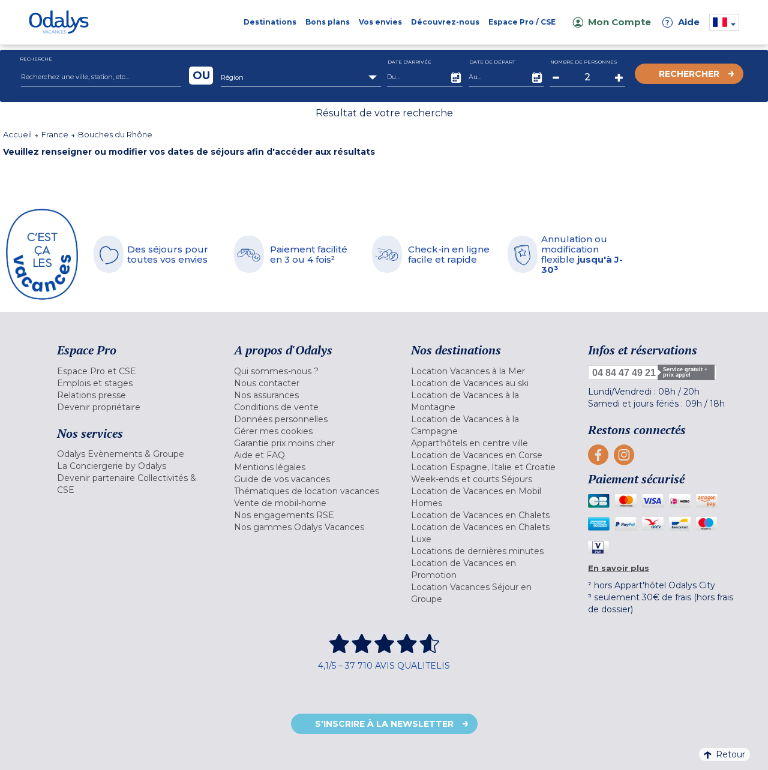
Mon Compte (619, 22)
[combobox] (301, 77)
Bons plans (327, 21)
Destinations (270, 21)
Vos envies (380, 21)
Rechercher (689, 73)
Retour (730, 754)
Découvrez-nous (445, 21)
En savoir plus (618, 568)
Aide (683, 22)
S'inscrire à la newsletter (384, 723)
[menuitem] (130, 371)
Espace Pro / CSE (522, 21)
